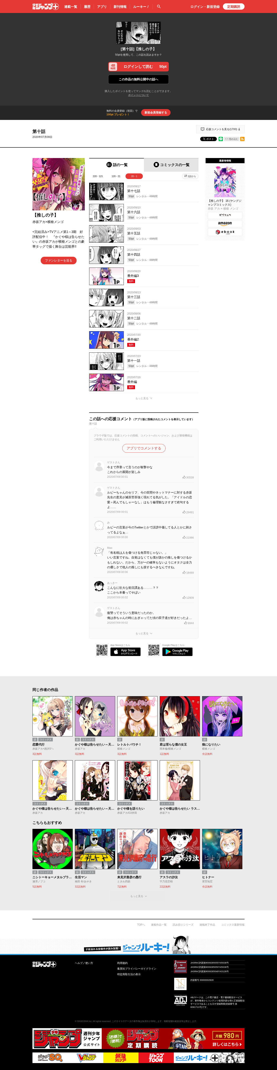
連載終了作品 (207, 924)
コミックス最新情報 (233, 924)
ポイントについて (138, 95)
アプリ (102, 6)
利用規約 (122, 963)
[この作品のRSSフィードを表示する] (242, 139)
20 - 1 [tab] (134, 176)
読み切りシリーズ (183, 924)
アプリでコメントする (144, 448)
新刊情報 (120, 6)
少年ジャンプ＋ (45, 6)
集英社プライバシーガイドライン (136, 968)
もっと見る (141, 398)
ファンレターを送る (58, 260)
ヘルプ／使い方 (84, 963)
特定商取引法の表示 (129, 974)
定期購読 (233, 6)
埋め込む (233, 139)
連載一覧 (70, 6)
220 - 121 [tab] (98, 176)
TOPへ (141, 924)
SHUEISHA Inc (84, 1021)
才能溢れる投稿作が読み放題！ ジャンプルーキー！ (138, 944)
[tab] (116, 165)
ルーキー (141, 6)
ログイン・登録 (205, 6)
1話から (192, 176)
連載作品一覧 (159, 924)
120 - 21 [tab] (116, 176)
